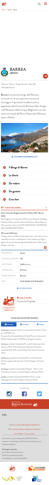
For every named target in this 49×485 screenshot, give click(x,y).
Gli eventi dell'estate (9, 233)
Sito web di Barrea (25, 288)
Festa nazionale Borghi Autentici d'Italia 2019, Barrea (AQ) (22, 214)
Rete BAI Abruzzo (8, 87)
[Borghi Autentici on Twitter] (39, 393)
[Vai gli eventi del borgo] (46, 208)
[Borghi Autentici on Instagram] (9, 393)
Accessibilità (19, 433)
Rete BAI (32, 84)
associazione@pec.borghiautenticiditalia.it (26, 429)
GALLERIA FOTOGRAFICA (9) (25, 156)
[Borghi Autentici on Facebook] (24, 393)
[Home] (4, 4)
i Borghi (9, 10)
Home (3, 10)
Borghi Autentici (22, 84)
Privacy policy (29, 433)
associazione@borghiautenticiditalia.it (27, 424)
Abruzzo (5, 84)
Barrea (12, 84)
